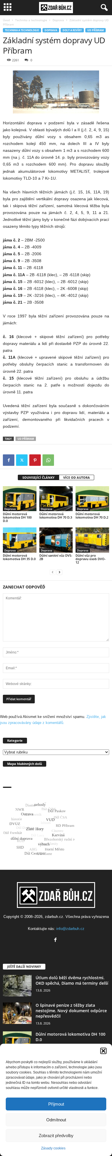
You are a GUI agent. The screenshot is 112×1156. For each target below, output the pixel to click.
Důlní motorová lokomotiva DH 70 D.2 (92, 515)
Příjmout (56, 1104)
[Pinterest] (35, 460)
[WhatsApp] (48, 460)
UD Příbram (95, 30)
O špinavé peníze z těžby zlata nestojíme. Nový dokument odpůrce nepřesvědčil (71, 1010)
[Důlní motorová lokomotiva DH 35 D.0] (19, 539)
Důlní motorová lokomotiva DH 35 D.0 (19, 557)
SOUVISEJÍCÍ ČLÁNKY (38, 477)
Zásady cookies (53, 1148)
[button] (103, 1051)
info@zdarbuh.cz (70, 929)
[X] (22, 460)
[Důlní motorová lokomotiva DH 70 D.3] (56, 498)
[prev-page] (52, 572)
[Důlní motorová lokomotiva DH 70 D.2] (92, 498)
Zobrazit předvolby (56, 1135)
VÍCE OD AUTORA (76, 477)
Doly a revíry (72, 30)
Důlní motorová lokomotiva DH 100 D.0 (17, 517)
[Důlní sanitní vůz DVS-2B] (56, 539)
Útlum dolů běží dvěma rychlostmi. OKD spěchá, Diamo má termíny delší (72, 980)
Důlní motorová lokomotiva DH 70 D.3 (55, 515)
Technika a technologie (31, 20)
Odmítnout (56, 1119)
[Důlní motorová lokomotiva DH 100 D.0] (19, 498)
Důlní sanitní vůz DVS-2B (55, 557)
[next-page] (59, 572)
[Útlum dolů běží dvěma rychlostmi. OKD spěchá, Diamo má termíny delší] (17, 985)
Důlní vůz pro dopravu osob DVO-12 (91, 558)
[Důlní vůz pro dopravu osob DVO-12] (92, 539)
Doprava (58, 20)
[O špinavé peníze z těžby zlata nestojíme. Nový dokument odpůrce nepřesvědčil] (17, 1013)
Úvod (6, 20)
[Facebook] (8, 460)
